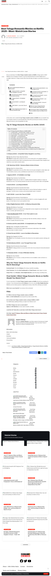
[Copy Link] (12, 41)
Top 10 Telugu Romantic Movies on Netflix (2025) (16, 88)
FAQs (31, 113)
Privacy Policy (19, 573)
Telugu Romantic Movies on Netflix (40, 346)
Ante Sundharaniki (13, 214)
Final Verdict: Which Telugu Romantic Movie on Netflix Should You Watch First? (38, 110)
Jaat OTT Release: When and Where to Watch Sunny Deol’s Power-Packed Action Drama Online (13, 457)
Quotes (24, 380)
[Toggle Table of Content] (43, 129)
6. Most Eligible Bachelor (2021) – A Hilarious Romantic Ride (18, 109)
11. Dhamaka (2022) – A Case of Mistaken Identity (38, 103)
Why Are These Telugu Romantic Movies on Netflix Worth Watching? (37, 106)
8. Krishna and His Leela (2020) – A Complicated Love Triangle (39, 92)
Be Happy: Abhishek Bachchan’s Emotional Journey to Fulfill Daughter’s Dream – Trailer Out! (12, 533)
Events (24, 373)
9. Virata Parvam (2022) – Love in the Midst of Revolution (38, 96)
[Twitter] (25, 561)
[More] (17, 41)
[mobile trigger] (48, 1)
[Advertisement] (25, 15)
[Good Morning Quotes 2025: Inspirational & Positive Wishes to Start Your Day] (20, 397)
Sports (24, 385)
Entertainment (5, 25)
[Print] (14, 41)
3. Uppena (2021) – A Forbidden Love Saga (17, 99)
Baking (24, 368)
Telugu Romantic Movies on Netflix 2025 (21, 347)
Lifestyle (24, 378)
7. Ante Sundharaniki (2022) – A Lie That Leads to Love (39, 89)
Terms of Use (26, 573)
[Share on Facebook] (7, 41)
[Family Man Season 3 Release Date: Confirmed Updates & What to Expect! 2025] (37, 447)
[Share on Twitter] (9, 41)
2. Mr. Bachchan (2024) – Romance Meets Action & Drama (18, 95)
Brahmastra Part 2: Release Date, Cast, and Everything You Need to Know (36, 508)
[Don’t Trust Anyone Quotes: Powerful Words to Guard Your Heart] (20, 403)
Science (24, 384)
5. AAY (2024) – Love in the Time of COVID (18, 106)
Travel (24, 387)
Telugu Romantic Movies (26, 346)
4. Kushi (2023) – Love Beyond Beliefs (17, 102)
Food (24, 377)
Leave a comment (43, 358)
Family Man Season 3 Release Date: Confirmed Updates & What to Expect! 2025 (37, 457)
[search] (40, 1)
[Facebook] (21, 561)
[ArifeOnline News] (3, 1)
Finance (24, 375)
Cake (24, 369)
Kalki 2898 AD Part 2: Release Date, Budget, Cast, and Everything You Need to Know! (13, 508)
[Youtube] (29, 561)
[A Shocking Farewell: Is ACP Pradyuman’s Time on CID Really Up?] (13, 472)
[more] (48, 568)
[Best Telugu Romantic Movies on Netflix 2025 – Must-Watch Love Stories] (20, 423)
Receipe (24, 382)
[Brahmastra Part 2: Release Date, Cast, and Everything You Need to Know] (37, 498)
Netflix (19, 346)
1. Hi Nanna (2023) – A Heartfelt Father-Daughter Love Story (17, 92)
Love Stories (14, 346)
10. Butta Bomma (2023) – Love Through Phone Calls (38, 99)
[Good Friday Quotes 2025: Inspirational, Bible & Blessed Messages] (20, 410)
